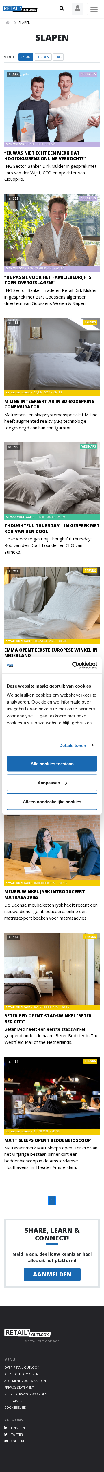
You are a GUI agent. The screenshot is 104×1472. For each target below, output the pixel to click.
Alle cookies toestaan (52, 763)
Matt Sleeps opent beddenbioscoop (47, 1140)
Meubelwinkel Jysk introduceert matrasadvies (44, 894)
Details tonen (72, 745)
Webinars (88, 447)
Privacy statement (19, 1388)
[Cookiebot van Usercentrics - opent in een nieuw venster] (73, 665)
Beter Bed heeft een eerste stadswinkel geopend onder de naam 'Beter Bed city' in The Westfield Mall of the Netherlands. (51, 1035)
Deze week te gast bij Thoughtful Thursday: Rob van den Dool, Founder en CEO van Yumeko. (48, 545)
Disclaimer (13, 1401)
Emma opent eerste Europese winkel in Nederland (51, 652)
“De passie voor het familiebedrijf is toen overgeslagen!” (47, 279)
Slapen (24, 22)
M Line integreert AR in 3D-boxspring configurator (49, 404)
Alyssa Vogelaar (19, 517)
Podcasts (88, 74)
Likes (58, 57)
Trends (90, 322)
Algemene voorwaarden (25, 1381)
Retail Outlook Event (22, 1374)
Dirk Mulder (15, 144)
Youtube (17, 1441)
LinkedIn (17, 1428)
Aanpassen (49, 782)
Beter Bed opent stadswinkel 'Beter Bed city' (48, 1018)
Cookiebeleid (15, 1408)
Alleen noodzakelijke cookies (52, 801)
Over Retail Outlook (21, 1368)
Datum (25, 57)
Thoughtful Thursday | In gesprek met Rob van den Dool (51, 528)
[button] (62, 8)
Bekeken (43, 57)
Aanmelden (52, 1274)
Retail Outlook (18, 392)
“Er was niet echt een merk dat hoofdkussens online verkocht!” (45, 155)
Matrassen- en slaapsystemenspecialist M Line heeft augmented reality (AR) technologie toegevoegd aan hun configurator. (51, 421)
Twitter (16, 1435)
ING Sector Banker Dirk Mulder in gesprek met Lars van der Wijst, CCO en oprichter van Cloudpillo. (50, 172)
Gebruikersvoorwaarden (25, 1394)
